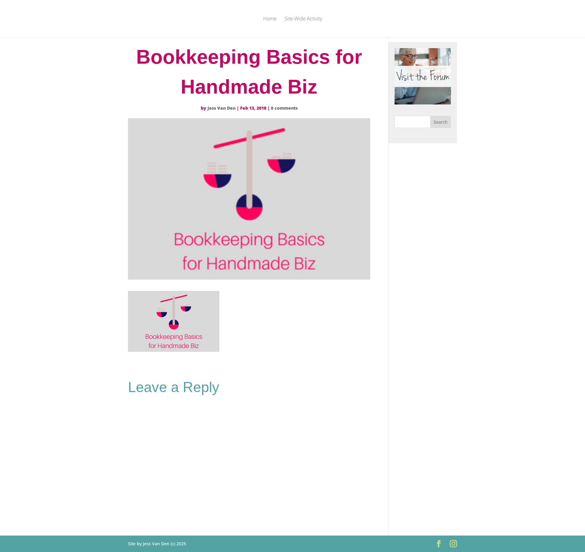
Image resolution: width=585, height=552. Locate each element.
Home (270, 19)
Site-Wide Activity (303, 19)
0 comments (284, 108)
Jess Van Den (221, 108)
